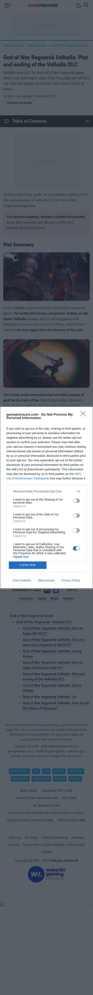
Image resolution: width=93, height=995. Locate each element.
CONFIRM (28, 565)
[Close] (84, 415)
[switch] (76, 501)
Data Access (46, 580)
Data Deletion (22, 580)
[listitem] (46, 491)
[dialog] (46, 498)
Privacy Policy (70, 580)
